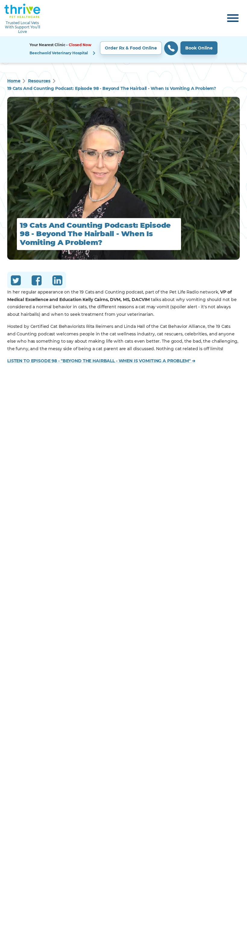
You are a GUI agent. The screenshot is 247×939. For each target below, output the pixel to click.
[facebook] (37, 281)
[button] (123, 49)
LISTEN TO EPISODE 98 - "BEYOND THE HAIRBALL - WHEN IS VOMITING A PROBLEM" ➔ (101, 360)
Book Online (199, 48)
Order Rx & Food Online (131, 48)
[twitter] (16, 281)
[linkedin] (57, 281)
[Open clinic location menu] (94, 53)
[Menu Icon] (233, 18)
